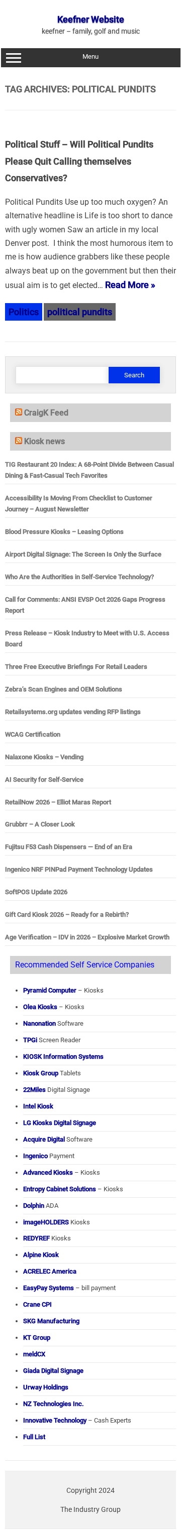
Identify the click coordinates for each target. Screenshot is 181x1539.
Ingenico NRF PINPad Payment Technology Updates (79, 869)
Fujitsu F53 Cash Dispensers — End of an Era (68, 847)
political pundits (79, 312)
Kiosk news (44, 441)
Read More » (130, 284)
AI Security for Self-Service (44, 779)
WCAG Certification (32, 734)
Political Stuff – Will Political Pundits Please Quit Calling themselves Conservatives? (79, 161)
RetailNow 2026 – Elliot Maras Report (58, 802)
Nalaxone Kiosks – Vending (44, 757)
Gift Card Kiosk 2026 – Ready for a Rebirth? (67, 914)
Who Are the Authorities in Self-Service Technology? (79, 577)
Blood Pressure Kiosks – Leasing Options (64, 531)
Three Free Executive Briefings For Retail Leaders (76, 666)
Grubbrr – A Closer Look (40, 824)
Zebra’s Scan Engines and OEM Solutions (63, 689)
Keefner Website (90, 19)
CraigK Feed (46, 412)
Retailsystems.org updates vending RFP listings (73, 712)
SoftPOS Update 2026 (36, 892)
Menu (90, 56)
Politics (24, 312)
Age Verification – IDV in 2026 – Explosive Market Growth (87, 937)
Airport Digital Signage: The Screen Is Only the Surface (83, 554)
